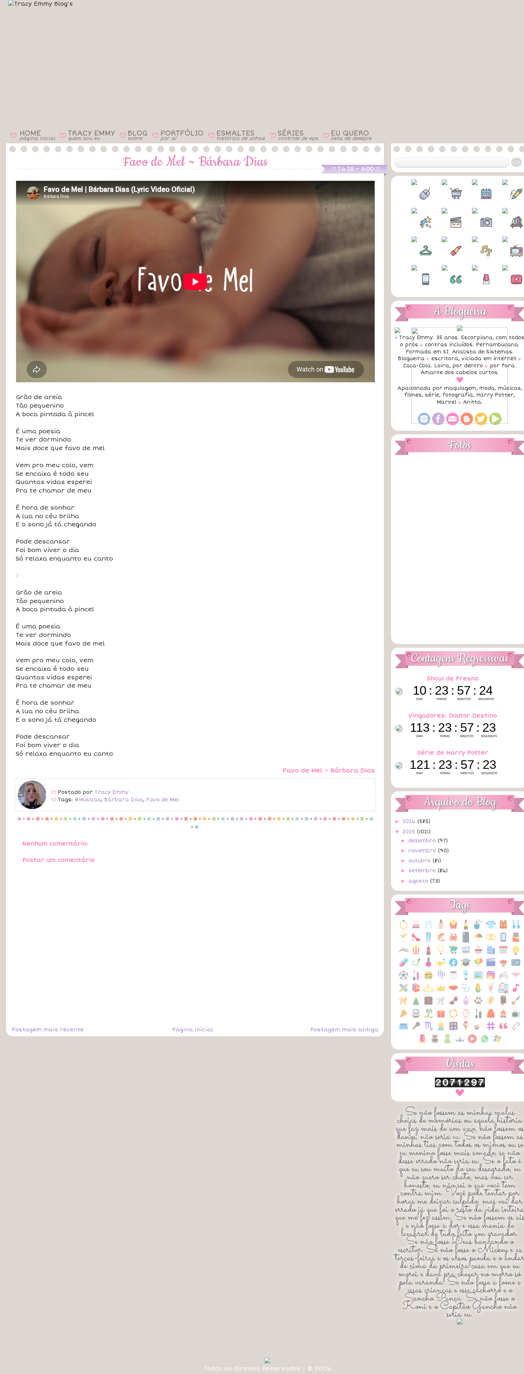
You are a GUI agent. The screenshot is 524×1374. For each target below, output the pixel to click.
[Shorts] (403, 1030)
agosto (419, 881)
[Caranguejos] (453, 941)
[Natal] (416, 1004)
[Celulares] (503, 941)
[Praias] (428, 1017)
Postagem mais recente (48, 1029)
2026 (409, 821)
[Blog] (478, 928)
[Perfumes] (466, 1004)
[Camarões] (441, 941)
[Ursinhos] (435, 1043)
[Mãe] (441, 992)
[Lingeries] (515, 979)
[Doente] (403, 966)
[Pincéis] (515, 1004)
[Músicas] (515, 992)
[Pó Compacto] (416, 1017)
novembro (423, 851)
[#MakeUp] (444, 250)
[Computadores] (466, 954)
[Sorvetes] (466, 1030)
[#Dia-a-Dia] (475, 193)
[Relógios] (466, 1017)
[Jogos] (503, 979)
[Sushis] (478, 1030)
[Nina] (441, 1004)
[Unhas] (422, 1043)
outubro (420, 861)
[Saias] (491, 1017)
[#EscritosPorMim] (505, 193)
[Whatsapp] (484, 1043)
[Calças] (428, 941)
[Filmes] (491, 966)
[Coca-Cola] (428, 954)
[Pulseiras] (453, 1017)
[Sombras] (453, 1030)
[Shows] (416, 1030)
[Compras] (453, 954)
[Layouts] (403, 992)
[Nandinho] (403, 1004)
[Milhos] (478, 992)
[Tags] (491, 1030)
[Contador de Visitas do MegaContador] (460, 1086)
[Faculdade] (466, 966)
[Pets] (478, 1004)
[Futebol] (403, 979)
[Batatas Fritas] (453, 928)
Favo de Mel (162, 800)
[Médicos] (466, 992)
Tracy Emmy (111, 792)
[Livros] (416, 992)
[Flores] (503, 966)
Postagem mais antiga (344, 1029)
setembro (423, 871)
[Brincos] (515, 928)
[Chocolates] (515, 941)
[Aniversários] (416, 928)
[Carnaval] (478, 941)
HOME (37, 135)
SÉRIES (298, 135)
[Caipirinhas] (403, 941)
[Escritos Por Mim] (416, 966)
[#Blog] (414, 193)
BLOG (138, 135)
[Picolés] (503, 1004)
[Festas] (478, 966)
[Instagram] (491, 979)
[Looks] (428, 992)
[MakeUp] (453, 992)
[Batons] (466, 928)
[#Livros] (505, 222)
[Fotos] (515, 966)
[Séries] (515, 1017)
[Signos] (428, 1030)
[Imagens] (478, 979)
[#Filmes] (444, 222)
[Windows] (497, 1043)
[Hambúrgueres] (428, 979)
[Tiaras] (515, 1030)
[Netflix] (428, 1004)
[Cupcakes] (478, 954)
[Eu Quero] (441, 966)
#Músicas (88, 800)
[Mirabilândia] (503, 992)
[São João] (503, 1017)
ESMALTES (240, 135)
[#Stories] (414, 279)
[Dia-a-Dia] (503, 954)
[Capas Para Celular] (466, 941)
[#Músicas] (475, 250)
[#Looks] (414, 250)
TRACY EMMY (91, 135)
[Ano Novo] (428, 928)
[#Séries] (505, 250)
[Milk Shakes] (491, 992)
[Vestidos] (447, 1043)
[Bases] (441, 928)
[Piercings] (491, 1004)
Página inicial (192, 1029)
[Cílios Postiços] (403, 954)
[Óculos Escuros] (453, 1004)
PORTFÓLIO (182, 135)
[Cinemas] (416, 954)
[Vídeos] (472, 1043)
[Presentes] (441, 1017)
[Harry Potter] (441, 979)
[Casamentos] (491, 941)
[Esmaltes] (428, 966)
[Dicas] (515, 954)
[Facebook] (453, 966)
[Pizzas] (403, 1017)
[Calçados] (416, 941)
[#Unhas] (475, 279)
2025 (409, 832)
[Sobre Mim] (441, 1030)
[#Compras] (444, 193)
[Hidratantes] (466, 979)
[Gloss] (416, 979)
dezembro (423, 841)
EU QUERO (351, 135)
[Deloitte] (491, 954)
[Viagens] (459, 1043)
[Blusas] (491, 928)
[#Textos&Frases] (444, 279)
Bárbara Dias (123, 800)
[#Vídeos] (505, 279)
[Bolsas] (503, 928)
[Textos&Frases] (503, 1030)
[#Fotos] (475, 222)
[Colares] (441, 954)
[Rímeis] (478, 1017)
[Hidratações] (453, 979)
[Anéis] (403, 928)
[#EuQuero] (414, 222)
